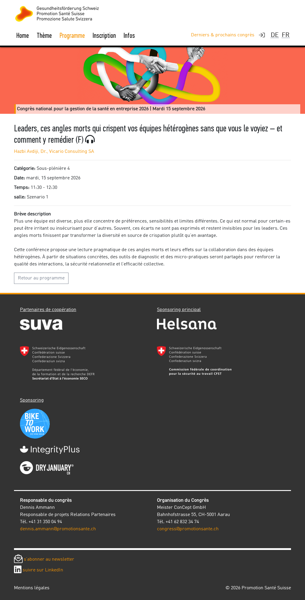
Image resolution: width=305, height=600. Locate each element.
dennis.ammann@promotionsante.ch (58, 529)
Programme (72, 35)
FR (286, 35)
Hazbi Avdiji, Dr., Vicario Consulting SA (54, 151)
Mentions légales (31, 588)
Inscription (104, 35)
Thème (44, 35)
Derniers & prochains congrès (222, 35)
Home (22, 35)
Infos (129, 35)
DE (275, 35)
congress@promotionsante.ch (188, 529)
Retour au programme (41, 278)
